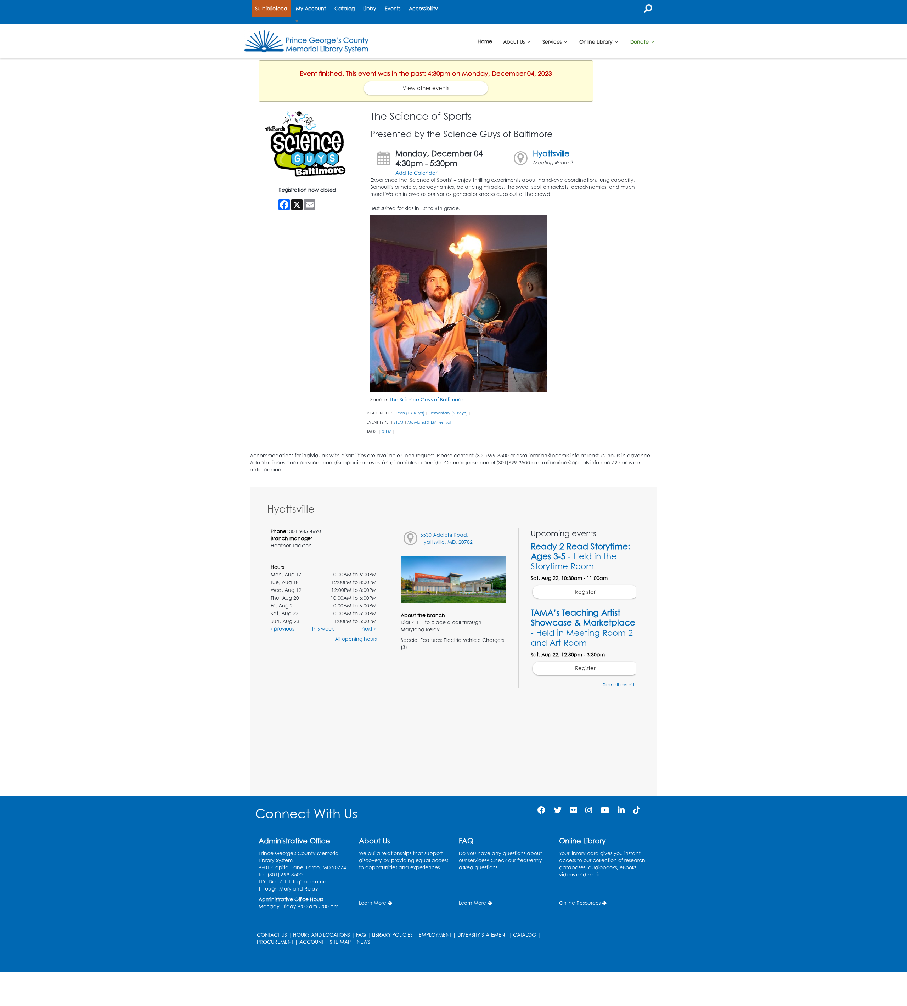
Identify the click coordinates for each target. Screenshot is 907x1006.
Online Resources (580, 903)
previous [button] (283, 629)
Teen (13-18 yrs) (410, 413)
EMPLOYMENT (435, 935)
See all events (619, 685)
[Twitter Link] (558, 810)
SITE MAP (340, 942)
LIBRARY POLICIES (392, 935)
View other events (425, 88)
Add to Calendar (416, 173)
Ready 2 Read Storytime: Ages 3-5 (580, 556)
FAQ (361, 935)
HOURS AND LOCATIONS (321, 935)
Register (585, 591)
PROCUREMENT (275, 942)
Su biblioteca (271, 8)
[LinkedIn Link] (621, 810)
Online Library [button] (596, 41)
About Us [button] (514, 41)
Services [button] (552, 41)
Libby (369, 8)
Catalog (344, 8)
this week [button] (323, 629)
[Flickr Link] (573, 810)
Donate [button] (640, 41)
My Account (311, 8)
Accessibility (423, 8)
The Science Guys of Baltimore (426, 399)
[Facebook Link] (541, 810)
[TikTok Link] (636, 810)
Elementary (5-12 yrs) (448, 413)
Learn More (372, 903)
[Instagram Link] (588, 810)
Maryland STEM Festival (429, 422)
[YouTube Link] (605, 810)
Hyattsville (551, 153)
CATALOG (524, 935)
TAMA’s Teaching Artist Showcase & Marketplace (583, 627)
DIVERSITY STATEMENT (482, 935)
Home (485, 41)
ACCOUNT (311, 942)
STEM (398, 422)
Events (392, 8)
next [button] (368, 629)
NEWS (363, 942)
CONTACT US (272, 935)
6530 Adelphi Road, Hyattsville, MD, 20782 (446, 538)
